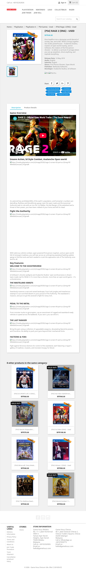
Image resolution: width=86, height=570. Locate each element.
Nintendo (40, 10)
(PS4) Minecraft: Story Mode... (24, 465)
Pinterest (68, 83)
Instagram (48, 517)
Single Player (66, 91)
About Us (10, 544)
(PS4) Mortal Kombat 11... (61, 501)
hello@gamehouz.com (42, 548)
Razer (71, 10)
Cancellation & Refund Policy (11, 559)
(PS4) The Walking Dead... (25, 501)
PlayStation (27, 10)
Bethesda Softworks (53, 91)
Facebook (38, 517)
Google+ (62, 83)
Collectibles (60, 10)
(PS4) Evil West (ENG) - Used (61, 429)
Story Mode (51, 94)
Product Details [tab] (30, 107)
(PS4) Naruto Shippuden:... (25, 429)
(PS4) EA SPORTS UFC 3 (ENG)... (25, 394)
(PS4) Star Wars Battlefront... (61, 394)
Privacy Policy (11, 537)
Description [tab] (16, 107)
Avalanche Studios (64, 94)
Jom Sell (38, 13)
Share (52, 83)
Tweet (57, 83)
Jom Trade (26, 13)
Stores (21, 530)
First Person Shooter (53, 88)
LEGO (50, 10)
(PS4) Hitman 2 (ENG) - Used (61, 465)
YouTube (43, 517)
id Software (67, 88)
